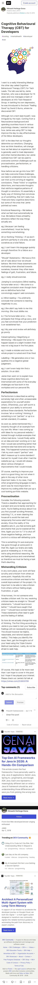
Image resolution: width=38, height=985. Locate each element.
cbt (4, 40)
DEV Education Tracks (14, 950)
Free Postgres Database (12, 959)
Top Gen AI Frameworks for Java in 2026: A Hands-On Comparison (18, 761)
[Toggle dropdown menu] (34, 710)
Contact (28, 956)
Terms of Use (19, 966)
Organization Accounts (25, 953)
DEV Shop (25, 959)
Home (5, 947)
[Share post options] (35, 982)
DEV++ (24, 947)
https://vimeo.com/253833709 (15, 681)
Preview (20, 702)
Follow (19, 817)
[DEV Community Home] (8, 3)
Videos (31, 947)
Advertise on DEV (9, 953)
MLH (33, 959)
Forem (10, 969)
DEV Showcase (11, 956)
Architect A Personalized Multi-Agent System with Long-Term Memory (17, 902)
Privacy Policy (25, 963)
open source (21, 969)
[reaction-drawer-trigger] (5, 982)
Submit (9, 702)
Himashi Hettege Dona (16, 8)
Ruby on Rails (24, 973)
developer (27, 36)
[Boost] (29, 982)
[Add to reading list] (22, 982)
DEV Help (27, 950)
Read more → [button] (8, 798)
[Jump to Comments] (14, 982)
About (21, 956)
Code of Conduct (13, 725)
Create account (29, 3)
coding (5, 36)
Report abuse (26, 725)
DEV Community (20, 837)
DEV (10, 971)
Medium (22, 13)
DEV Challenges (14, 947)
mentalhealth (16, 36)
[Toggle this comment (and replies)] (2, 714)
